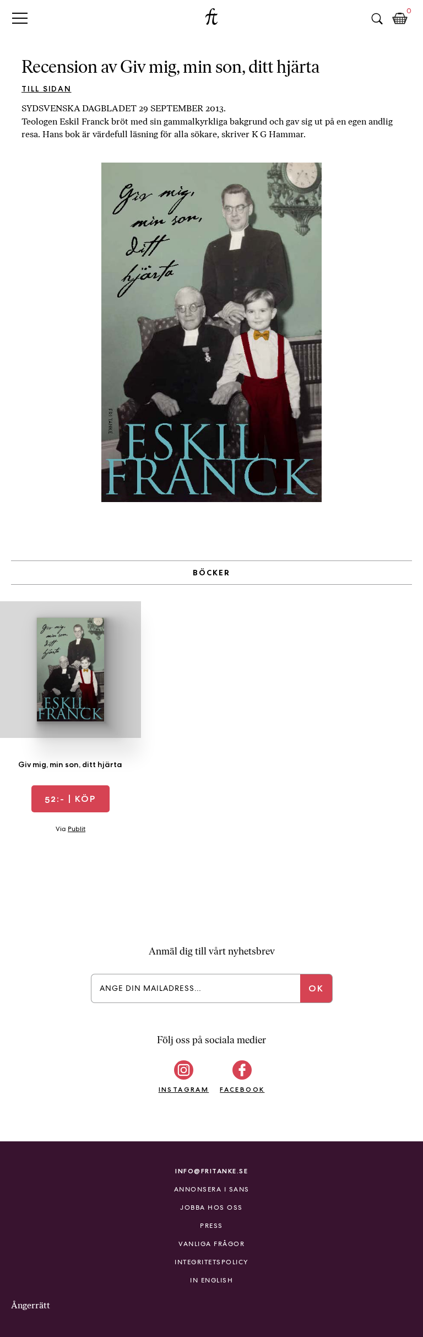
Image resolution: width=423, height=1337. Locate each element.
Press (211, 1225)
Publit (76, 828)
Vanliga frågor (211, 1243)
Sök (376, 18)
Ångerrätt (30, 1305)
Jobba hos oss (211, 1207)
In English (211, 1280)
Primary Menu (20, 18)
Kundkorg (400, 18)
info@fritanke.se (211, 1171)
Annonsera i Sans (212, 1189)
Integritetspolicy (211, 1262)
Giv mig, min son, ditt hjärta (70, 764)
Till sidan (46, 89)
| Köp (70, 799)
